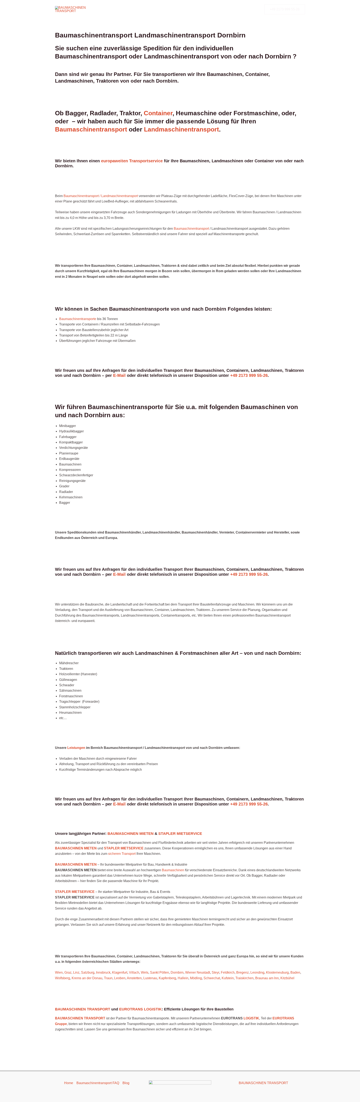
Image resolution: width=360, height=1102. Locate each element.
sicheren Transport (122, 853)
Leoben (119, 978)
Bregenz (242, 972)
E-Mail (119, 375)
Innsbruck (103, 972)
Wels (144, 972)
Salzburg (87, 972)
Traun (108, 978)
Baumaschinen (173, 870)
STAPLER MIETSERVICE (180, 833)
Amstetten (134, 978)
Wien (59, 972)
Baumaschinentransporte (129, 9)
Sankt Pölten (159, 972)
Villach (134, 972)
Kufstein (228, 978)
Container (158, 113)
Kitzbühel (287, 978)
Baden (295, 972)
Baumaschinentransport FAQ (97, 1083)
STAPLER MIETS (68, 892)
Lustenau (150, 978)
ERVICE (88, 892)
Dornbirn (177, 972)
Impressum (249, 9)
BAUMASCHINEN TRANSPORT (82, 1009)
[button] (284, 9)
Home (68, 1083)
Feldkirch (228, 972)
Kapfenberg (167, 978)
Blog (125, 1083)
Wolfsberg (62, 978)
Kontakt (203, 9)
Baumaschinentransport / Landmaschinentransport (101, 196)
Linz (76, 972)
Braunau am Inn (267, 978)
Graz (67, 972)
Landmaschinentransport (181, 129)
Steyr (215, 972)
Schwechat (212, 978)
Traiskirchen (244, 978)
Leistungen (162, 9)
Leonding (257, 972)
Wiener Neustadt (197, 972)
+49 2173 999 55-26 (249, 375)
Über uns (184, 9)
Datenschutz (224, 9)
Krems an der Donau (87, 978)
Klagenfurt (119, 972)
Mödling (196, 978)
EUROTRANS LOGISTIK (140, 1009)
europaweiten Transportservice (132, 161)
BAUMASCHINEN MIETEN (131, 833)
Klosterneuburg (277, 972)
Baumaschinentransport (92, 129)
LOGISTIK (251, 1018)
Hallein (183, 978)
